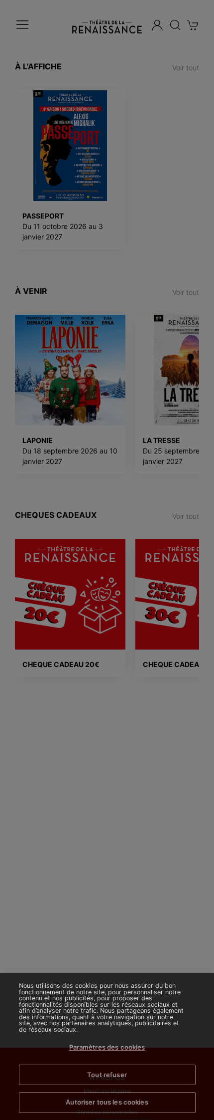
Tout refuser (107, 1075)
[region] (107, 1046)
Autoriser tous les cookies (107, 1102)
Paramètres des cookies (107, 1047)
